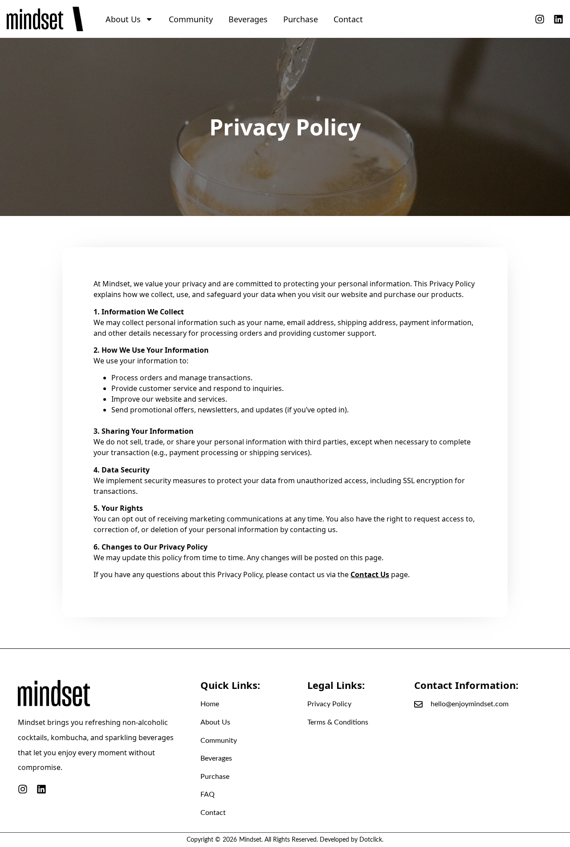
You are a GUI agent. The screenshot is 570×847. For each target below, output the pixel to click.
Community (191, 19)
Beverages (248, 19)
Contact (348, 19)
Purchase (300, 19)
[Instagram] (540, 19)
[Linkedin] (558, 19)
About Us (123, 19)
